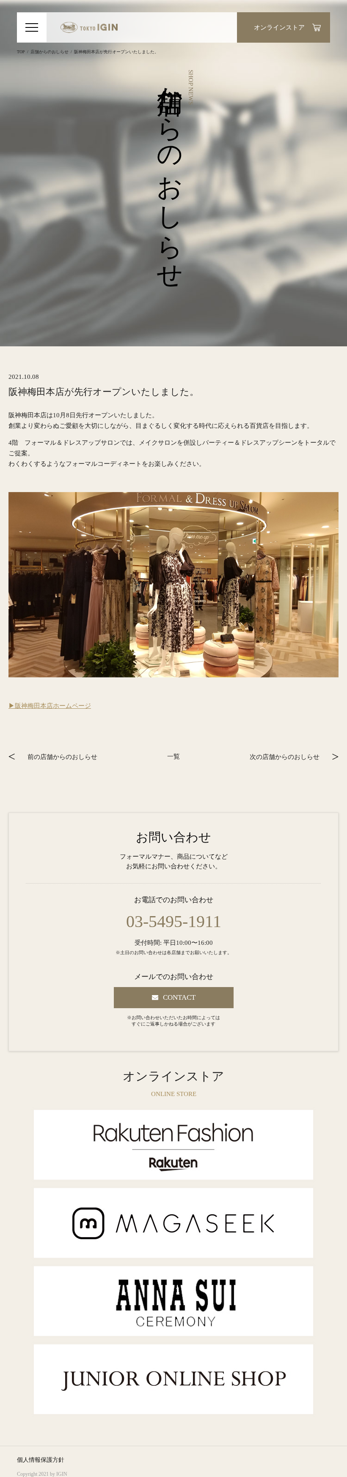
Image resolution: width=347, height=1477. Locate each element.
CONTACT (179, 997)
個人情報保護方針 (40, 1460)
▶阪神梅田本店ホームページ (49, 705)
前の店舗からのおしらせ (62, 756)
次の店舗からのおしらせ (284, 756)
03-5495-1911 (173, 921)
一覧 (173, 756)
